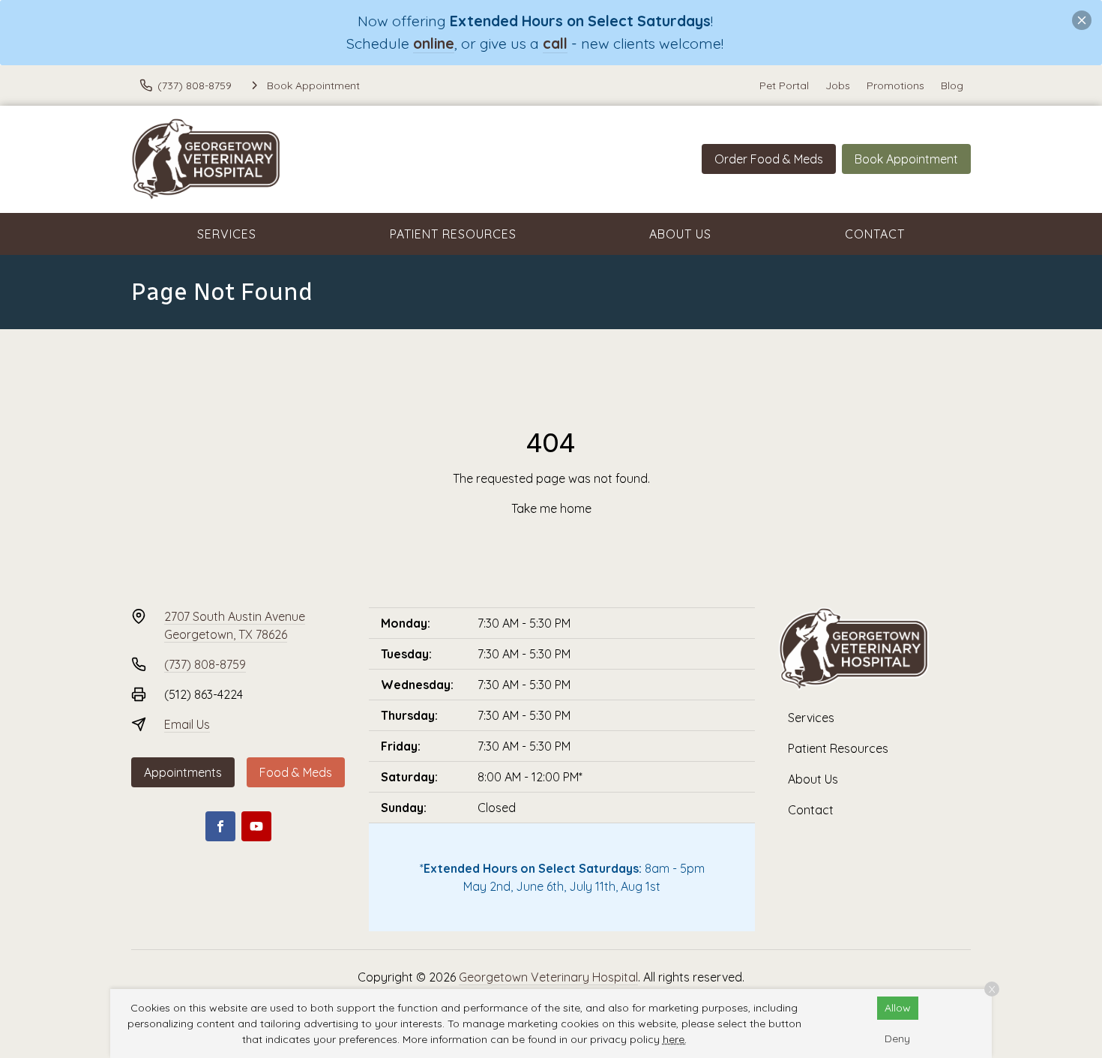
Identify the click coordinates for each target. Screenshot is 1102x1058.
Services (226, 233)
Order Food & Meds (768, 158)
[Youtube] (256, 826)
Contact (875, 233)
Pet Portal (784, 85)
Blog (952, 85)
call (555, 43)
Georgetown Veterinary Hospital (548, 977)
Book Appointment (906, 158)
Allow (898, 1008)
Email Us (187, 724)
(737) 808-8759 (205, 664)
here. (675, 1039)
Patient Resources (453, 233)
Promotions (895, 85)
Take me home (551, 508)
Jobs (837, 85)
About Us (680, 233)
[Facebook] (220, 826)
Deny (897, 1038)
